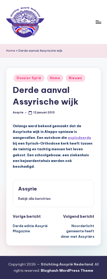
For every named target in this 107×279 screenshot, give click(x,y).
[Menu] (98, 22)
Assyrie (27, 189)
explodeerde (79, 137)
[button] (34, 198)
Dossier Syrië (29, 78)
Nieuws (75, 78)
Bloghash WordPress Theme (67, 270)
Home (10, 50)
